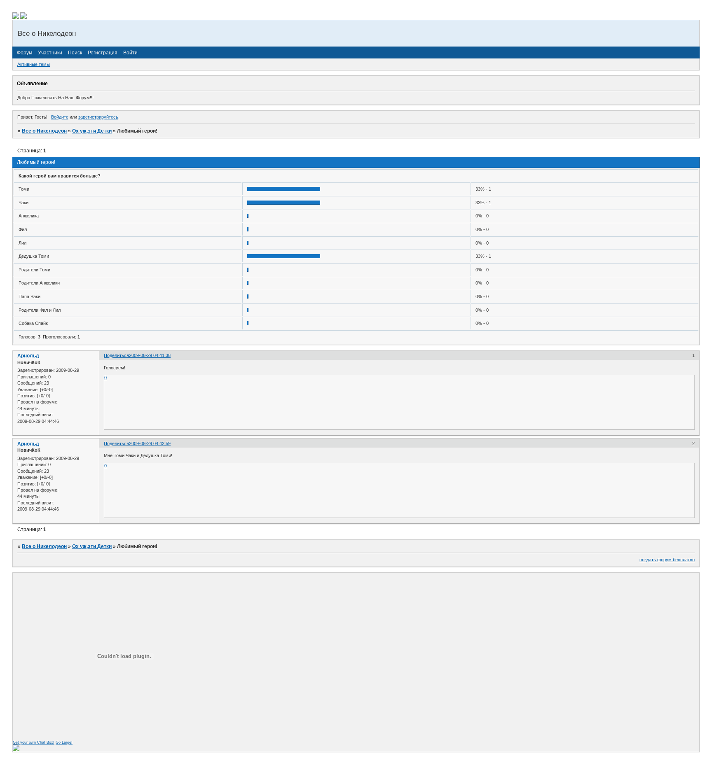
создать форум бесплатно (667, 559)
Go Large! (64, 742)
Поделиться (116, 355)
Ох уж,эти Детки (92, 131)
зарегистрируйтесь (98, 116)
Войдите (59, 116)
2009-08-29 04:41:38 (150, 355)
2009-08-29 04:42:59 (150, 443)
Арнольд (28, 356)
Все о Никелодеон (44, 131)
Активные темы (33, 64)
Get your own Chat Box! (33, 742)
